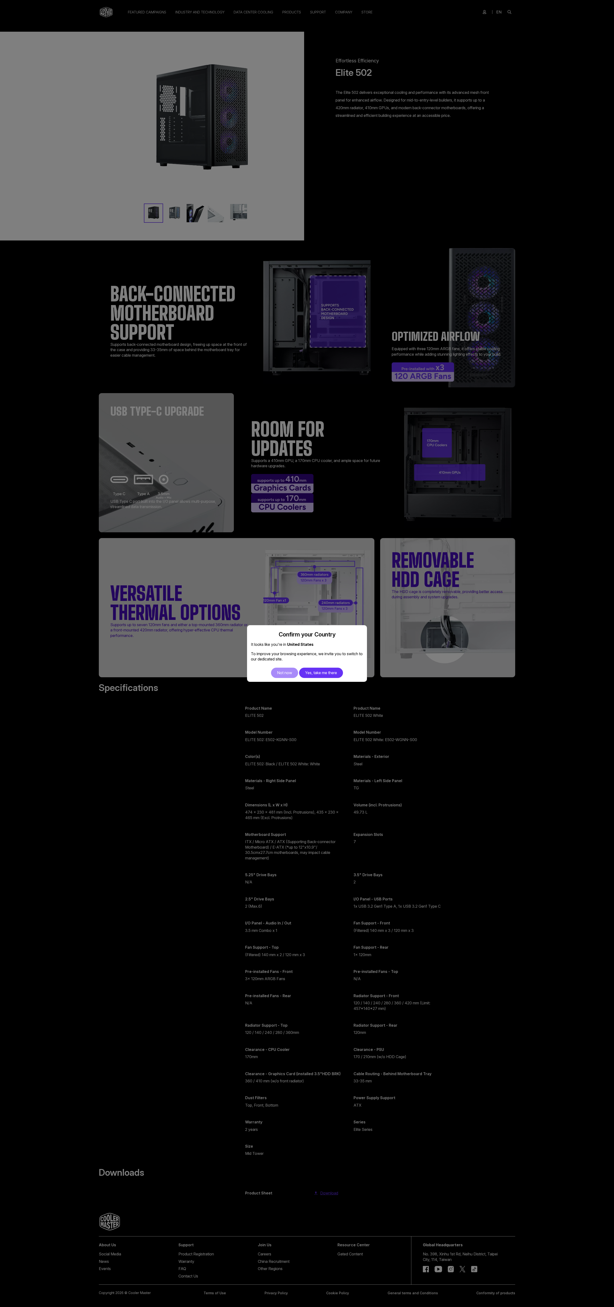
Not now (284, 672)
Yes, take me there (321, 672)
